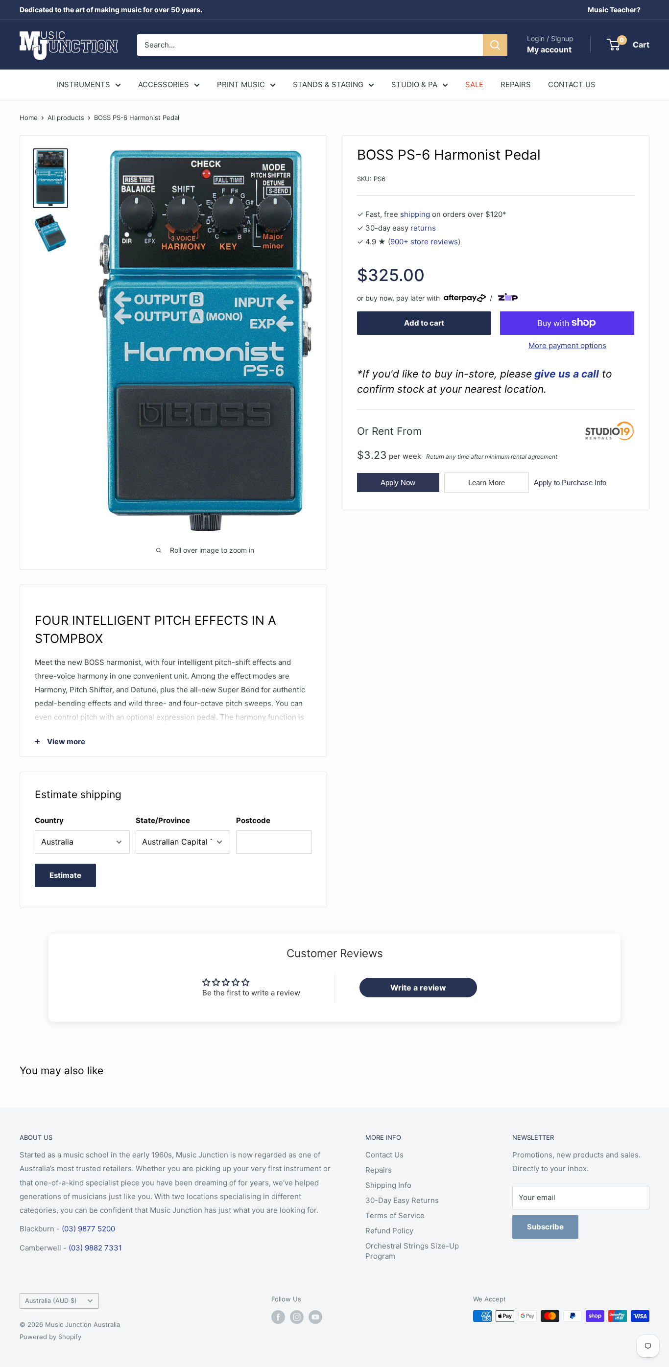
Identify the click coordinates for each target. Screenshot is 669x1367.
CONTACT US (572, 84)
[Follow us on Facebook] (278, 1317)
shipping (415, 214)
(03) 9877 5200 (88, 1228)
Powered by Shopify (50, 1337)
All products (66, 117)
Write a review (418, 987)
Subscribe (545, 1226)
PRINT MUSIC (241, 84)
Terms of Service (395, 1215)
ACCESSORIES (163, 84)
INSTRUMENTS (83, 84)
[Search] (495, 45)
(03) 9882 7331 (95, 1247)
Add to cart (424, 322)
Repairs (378, 1170)
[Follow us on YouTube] (315, 1317)
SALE (474, 84)
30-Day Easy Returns (402, 1200)
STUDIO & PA (414, 84)
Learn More (486, 482)
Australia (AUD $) (51, 1300)
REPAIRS (516, 84)
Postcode (253, 820)
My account (549, 49)
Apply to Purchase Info (570, 482)
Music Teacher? (614, 9)
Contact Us (384, 1154)
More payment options (567, 345)
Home (29, 117)
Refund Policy (389, 1230)
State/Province (163, 820)
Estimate (65, 875)
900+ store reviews (424, 241)
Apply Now (398, 482)
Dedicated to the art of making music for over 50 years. (111, 9)
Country (49, 820)
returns (423, 228)
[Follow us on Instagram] (297, 1317)
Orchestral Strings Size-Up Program (412, 1251)
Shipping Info (388, 1185)
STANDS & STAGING (328, 84)
